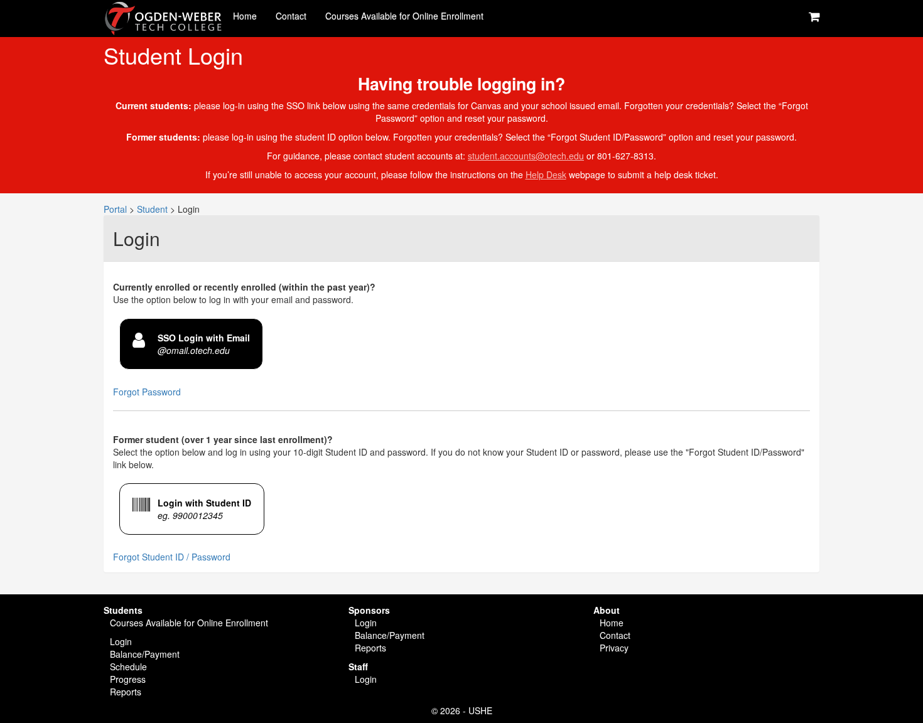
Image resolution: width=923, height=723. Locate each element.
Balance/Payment (145, 654)
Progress (128, 679)
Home (245, 15)
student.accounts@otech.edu (526, 155)
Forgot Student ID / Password (171, 556)
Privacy (614, 647)
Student (152, 209)
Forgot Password (147, 391)
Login (121, 641)
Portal (115, 209)
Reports (125, 691)
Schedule (128, 666)
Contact (291, 15)
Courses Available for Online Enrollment (404, 15)
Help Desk (546, 174)
